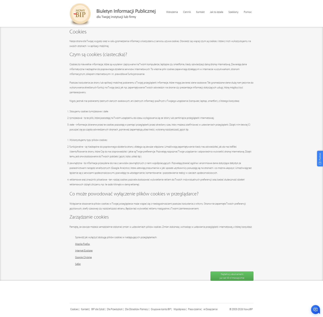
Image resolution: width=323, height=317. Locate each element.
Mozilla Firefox (82, 244)
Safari (78, 264)
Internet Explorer (84, 250)
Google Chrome (83, 257)
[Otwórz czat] (315, 309)
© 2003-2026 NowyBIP (241, 309)
